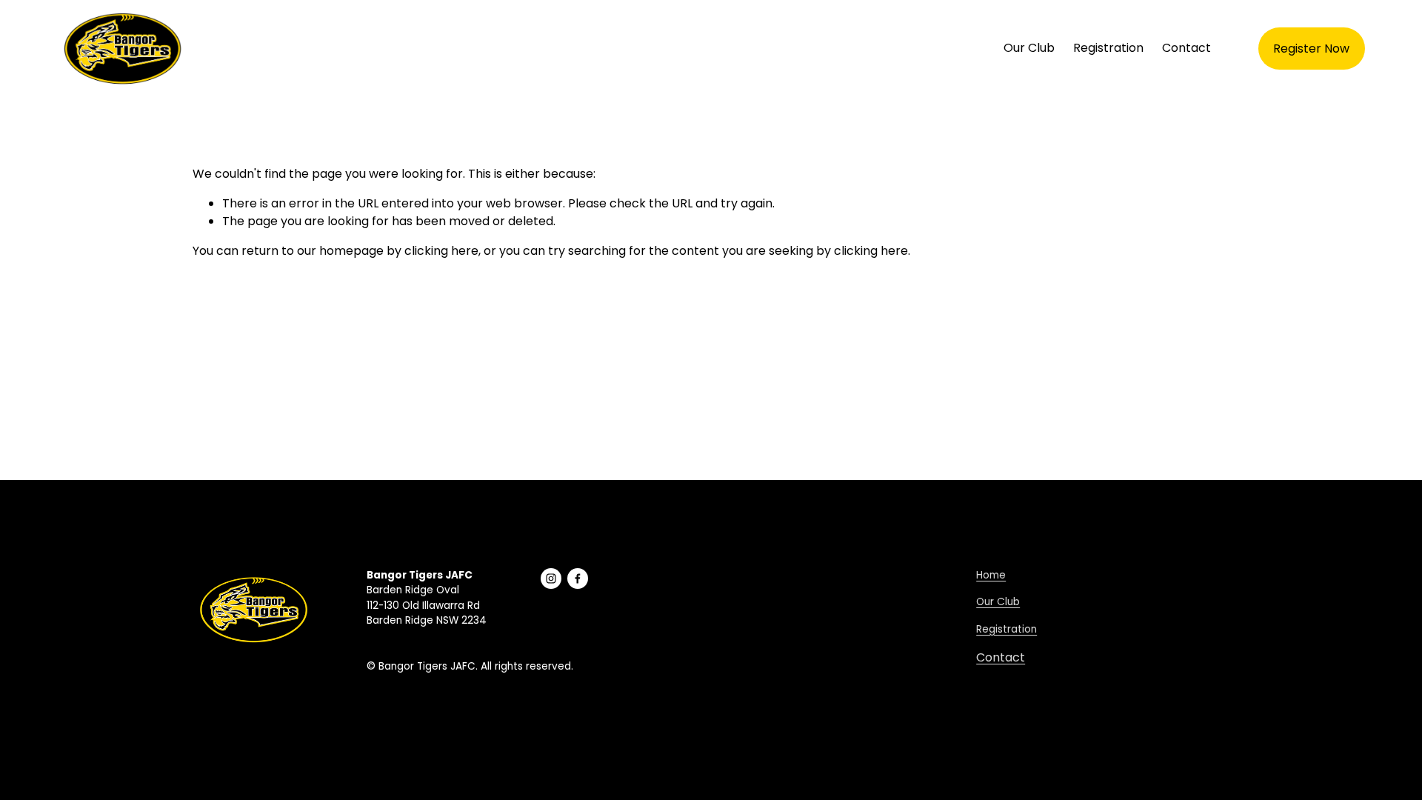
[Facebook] (577, 578)
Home (991, 575)
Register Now (1311, 48)
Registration (1108, 47)
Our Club (1029, 47)
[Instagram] (551, 578)
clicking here (441, 250)
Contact (1186, 47)
